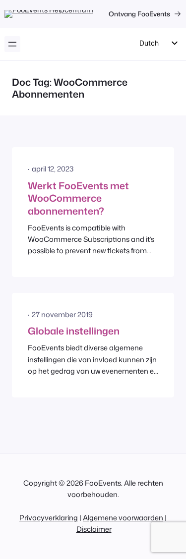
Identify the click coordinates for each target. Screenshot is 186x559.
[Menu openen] (12, 44)
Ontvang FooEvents (139, 13)
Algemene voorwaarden (123, 517)
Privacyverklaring (48, 517)
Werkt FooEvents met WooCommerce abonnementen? (78, 198)
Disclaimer (94, 529)
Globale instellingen (74, 331)
